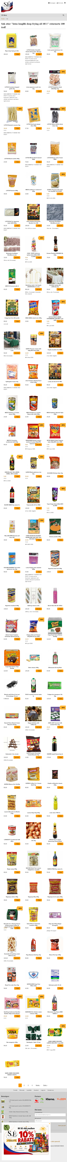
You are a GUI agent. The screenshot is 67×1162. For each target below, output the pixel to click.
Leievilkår (29, 1090)
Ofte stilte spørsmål (54, 1141)
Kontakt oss (51, 1090)
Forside (3, 18)
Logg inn (43, 1090)
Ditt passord (38, 1118)
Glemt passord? (62, 1125)
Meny (5, 15)
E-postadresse (38, 1112)
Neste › (38, 1085)
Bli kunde (22, 1090)
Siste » (45, 1085)
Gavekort (36, 1090)
